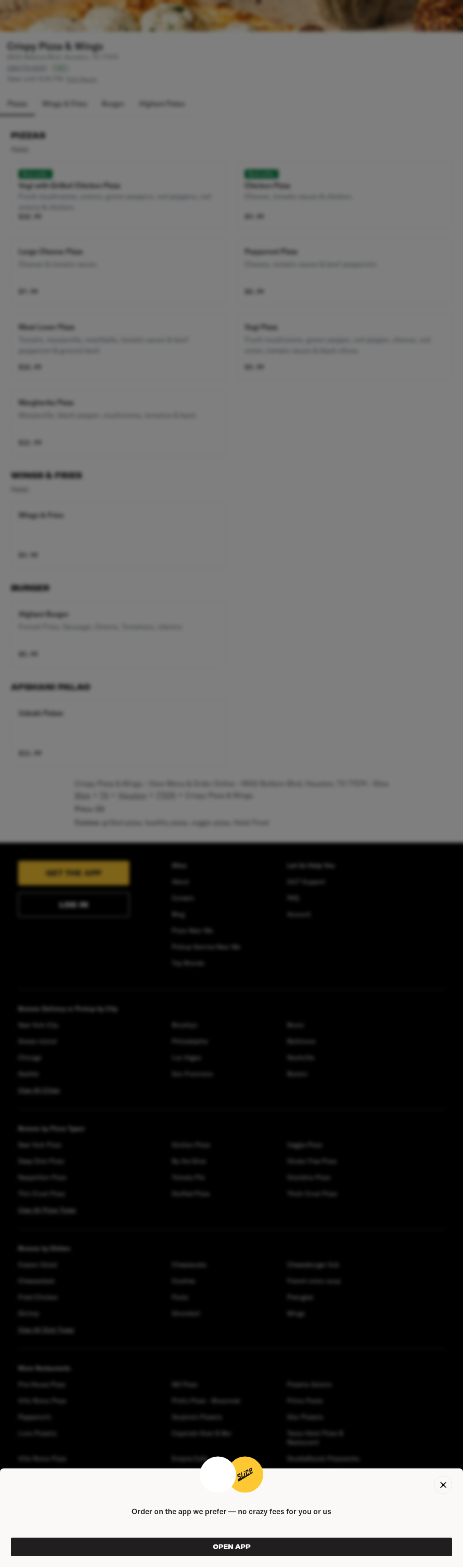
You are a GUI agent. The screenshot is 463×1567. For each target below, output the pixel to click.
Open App (231, 1547)
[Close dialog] (443, 1485)
